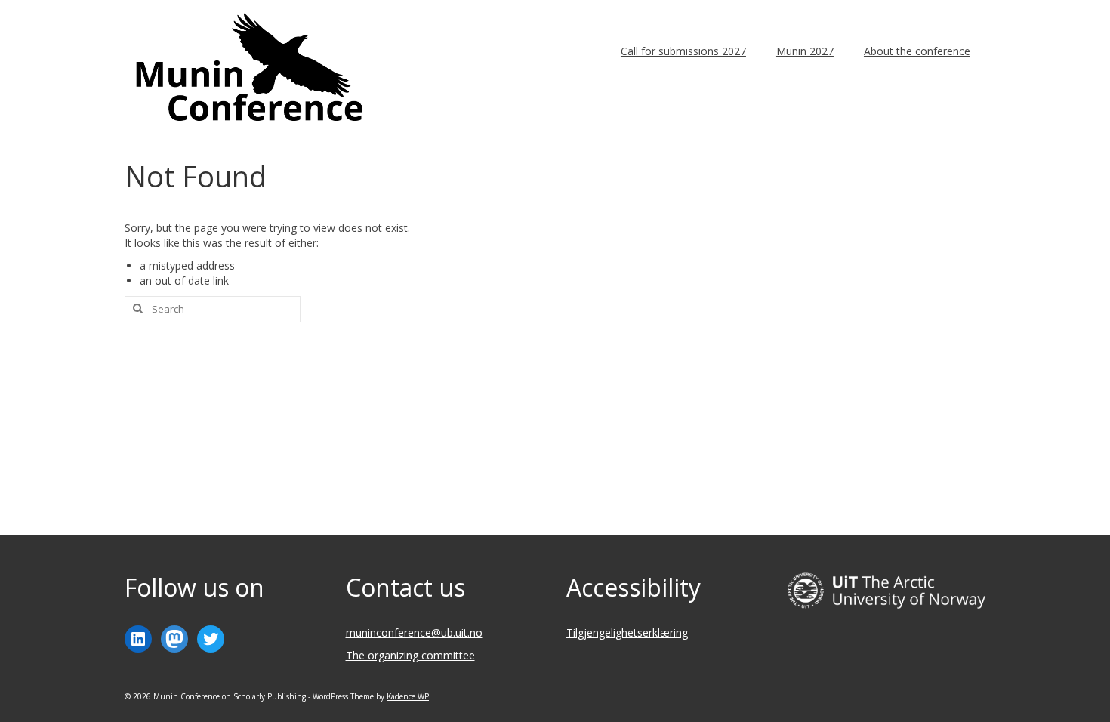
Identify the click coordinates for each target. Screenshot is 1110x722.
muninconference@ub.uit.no (414, 632)
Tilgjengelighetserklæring (627, 632)
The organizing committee (410, 655)
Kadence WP (408, 696)
